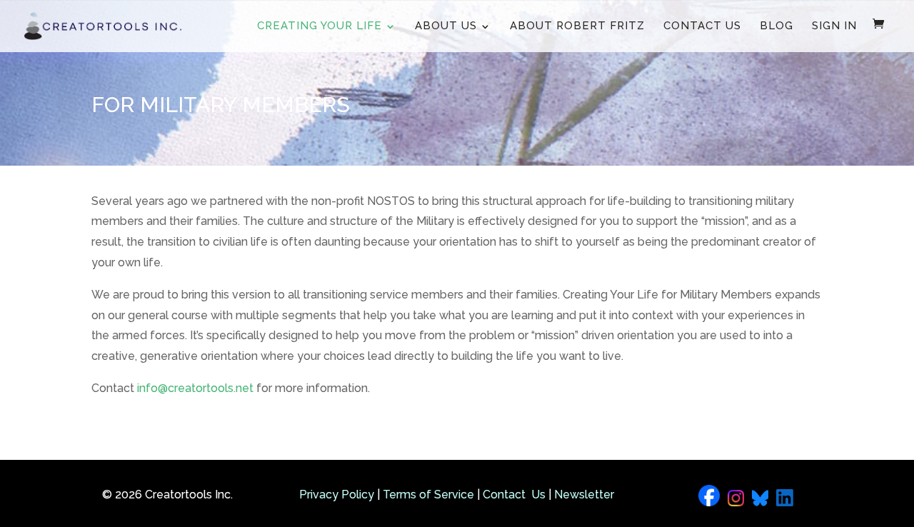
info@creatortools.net (195, 388)
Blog (776, 25)
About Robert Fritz (577, 25)
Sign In (834, 25)
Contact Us (702, 25)
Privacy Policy (336, 494)
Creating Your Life (319, 25)
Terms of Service (428, 494)
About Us (446, 25)
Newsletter (584, 494)
